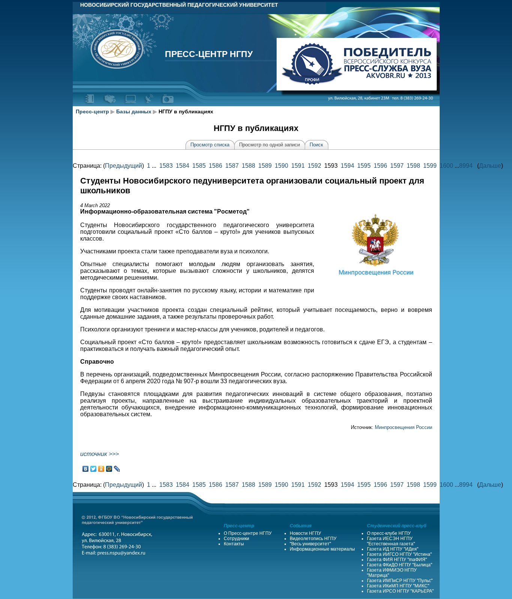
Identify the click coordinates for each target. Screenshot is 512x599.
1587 (232, 166)
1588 (248, 166)
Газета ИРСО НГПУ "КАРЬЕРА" (400, 591)
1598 (413, 166)
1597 (397, 166)
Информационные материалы (322, 549)
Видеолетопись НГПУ (313, 538)
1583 (166, 166)
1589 (265, 166)
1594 (347, 166)
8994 (466, 166)
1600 (446, 166)
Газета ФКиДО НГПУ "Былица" (399, 564)
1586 (215, 166)
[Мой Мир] (109, 469)
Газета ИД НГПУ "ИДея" (392, 549)
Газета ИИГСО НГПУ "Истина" (399, 554)
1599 (430, 166)
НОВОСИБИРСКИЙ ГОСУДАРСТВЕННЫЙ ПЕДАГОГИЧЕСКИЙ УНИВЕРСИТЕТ (179, 5)
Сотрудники (236, 538)
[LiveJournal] (117, 469)
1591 (298, 166)
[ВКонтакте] (86, 469)
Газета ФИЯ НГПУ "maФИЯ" (397, 559)
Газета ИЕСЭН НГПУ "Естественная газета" (391, 541)
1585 (199, 166)
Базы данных (133, 111)
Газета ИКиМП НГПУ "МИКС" (398, 585)
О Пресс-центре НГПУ (248, 533)
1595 (364, 166)
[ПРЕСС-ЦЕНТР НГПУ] (168, 104)
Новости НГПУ (305, 533)
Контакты (234, 543)
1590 (281, 166)
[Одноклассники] (101, 469)
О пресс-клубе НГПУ (389, 533)
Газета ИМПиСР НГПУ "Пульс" (400, 580)
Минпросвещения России (403, 427)
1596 (380, 166)
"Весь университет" (310, 543)
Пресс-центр (92, 111)
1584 (182, 166)
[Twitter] (93, 469)
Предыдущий (123, 166)
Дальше (490, 166)
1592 (314, 166)
